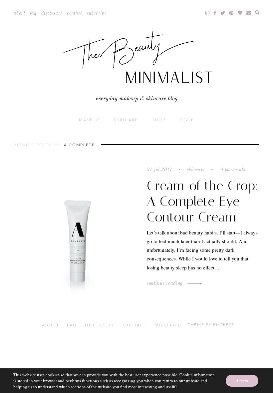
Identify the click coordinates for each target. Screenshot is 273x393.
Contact (74, 13)
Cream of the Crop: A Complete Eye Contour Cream (203, 201)
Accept (242, 380)
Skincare (125, 119)
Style (187, 119)
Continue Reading (165, 283)
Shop (158, 119)
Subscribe (97, 13)
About (19, 13)
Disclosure (52, 13)
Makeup (89, 119)
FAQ (33, 13)
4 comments (232, 170)
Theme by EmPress (211, 324)
